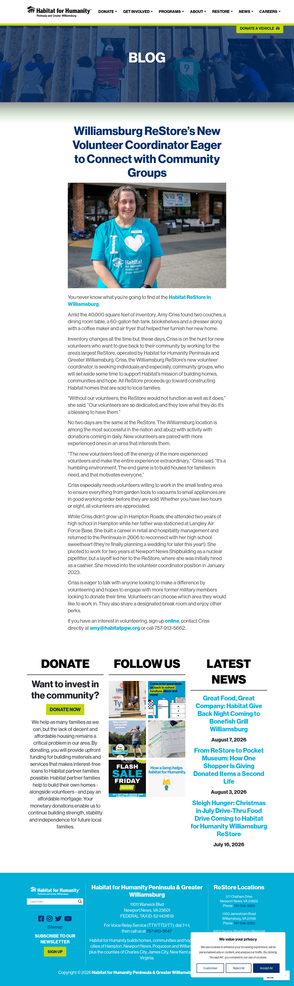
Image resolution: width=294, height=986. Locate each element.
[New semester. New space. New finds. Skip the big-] (166, 699)
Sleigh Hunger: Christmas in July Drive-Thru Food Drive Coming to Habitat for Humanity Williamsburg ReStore (229, 818)
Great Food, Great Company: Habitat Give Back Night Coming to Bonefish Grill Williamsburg (229, 713)
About (196, 11)
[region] (238, 954)
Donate (106, 11)
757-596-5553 (244, 906)
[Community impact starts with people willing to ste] (127, 699)
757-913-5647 (159, 931)
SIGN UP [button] (55, 951)
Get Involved (136, 11)
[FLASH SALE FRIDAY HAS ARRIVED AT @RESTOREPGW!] (127, 778)
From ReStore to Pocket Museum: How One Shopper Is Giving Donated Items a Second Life (228, 765)
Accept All (266, 968)
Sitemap (55, 927)
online (172, 621)
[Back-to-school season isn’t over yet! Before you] (166, 739)
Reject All (238, 968)
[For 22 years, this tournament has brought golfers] (127, 739)
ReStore (221, 11)
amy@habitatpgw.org (115, 628)
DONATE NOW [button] (65, 709)
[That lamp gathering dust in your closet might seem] (166, 778)
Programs (170, 11)
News (244, 11)
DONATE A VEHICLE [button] (257, 28)
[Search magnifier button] (80, 901)
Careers (268, 11)
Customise (210, 968)
